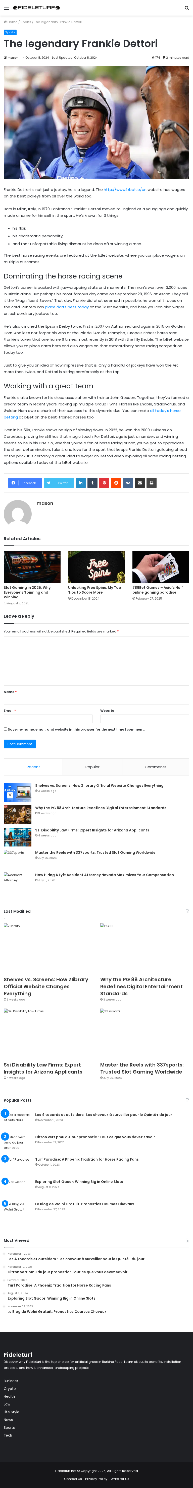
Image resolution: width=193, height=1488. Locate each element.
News (8, 1420)
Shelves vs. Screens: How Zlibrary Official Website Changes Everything (99, 785)
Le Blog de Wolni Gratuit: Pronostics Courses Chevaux (84, 1204)
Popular (92, 766)
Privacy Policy (96, 1478)
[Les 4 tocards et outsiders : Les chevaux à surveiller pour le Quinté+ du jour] (17, 1121)
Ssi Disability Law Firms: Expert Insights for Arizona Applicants (92, 830)
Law (7, 1404)
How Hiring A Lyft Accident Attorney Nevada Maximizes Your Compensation (104, 874)
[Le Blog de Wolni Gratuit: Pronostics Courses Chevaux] (17, 1210)
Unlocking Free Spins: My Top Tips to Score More (94, 590)
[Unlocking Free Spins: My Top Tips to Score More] (96, 567)
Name (10, 691)
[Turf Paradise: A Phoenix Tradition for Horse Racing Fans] (17, 1166)
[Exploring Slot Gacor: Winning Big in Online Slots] (17, 1188)
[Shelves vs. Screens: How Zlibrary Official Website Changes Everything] (17, 792)
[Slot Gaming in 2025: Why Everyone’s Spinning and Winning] (32, 567)
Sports (26, 22)
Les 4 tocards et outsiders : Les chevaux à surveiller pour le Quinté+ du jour (103, 1114)
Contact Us (73, 1478)
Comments (155, 766)
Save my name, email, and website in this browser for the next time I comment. (76, 729)
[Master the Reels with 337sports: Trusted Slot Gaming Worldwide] (17, 859)
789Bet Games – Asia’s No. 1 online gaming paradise (157, 590)
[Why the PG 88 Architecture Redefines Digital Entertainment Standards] (17, 814)
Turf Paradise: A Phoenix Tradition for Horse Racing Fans (87, 1159)
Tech (8, 1435)
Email (10, 710)
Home (12, 22)
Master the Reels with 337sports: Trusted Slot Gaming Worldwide (95, 852)
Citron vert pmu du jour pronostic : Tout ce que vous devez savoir (95, 1137)
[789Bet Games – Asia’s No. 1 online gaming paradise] (160, 567)
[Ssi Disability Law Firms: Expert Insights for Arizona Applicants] (17, 837)
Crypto (10, 1388)
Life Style (11, 1412)
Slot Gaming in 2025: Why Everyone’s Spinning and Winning (27, 592)
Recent (33, 766)
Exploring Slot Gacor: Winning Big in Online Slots (79, 1181)
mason (13, 57)
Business (11, 1381)
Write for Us (120, 1478)
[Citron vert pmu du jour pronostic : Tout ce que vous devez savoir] (17, 1144)
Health (9, 1396)
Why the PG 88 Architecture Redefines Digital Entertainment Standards (100, 807)
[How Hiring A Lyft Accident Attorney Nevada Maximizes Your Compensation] (17, 881)
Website (107, 710)
